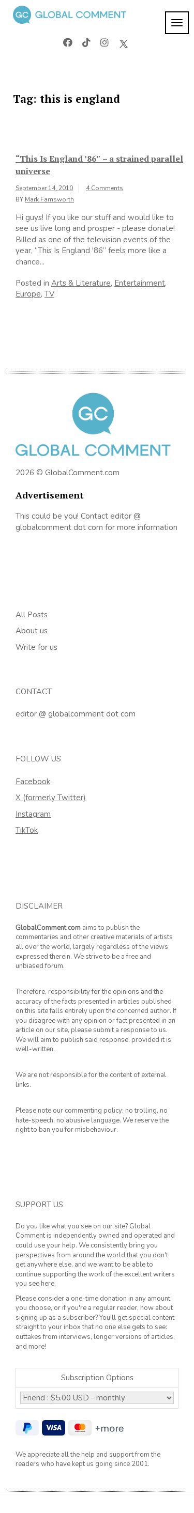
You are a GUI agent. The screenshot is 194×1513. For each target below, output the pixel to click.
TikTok (27, 830)
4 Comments (104, 188)
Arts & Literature (81, 283)
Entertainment (139, 283)
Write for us (36, 647)
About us (32, 631)
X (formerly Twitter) (51, 797)
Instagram (33, 814)
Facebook (33, 781)
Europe (28, 294)
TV (49, 294)
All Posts (32, 615)
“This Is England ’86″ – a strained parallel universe (99, 165)
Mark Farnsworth (49, 199)
